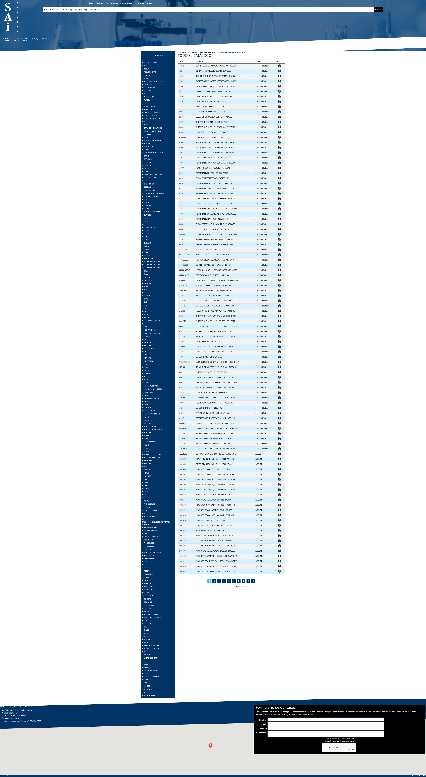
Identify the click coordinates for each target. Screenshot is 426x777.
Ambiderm (148, 103)
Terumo (147, 639)
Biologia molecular (152, 140)
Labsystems (149, 392)
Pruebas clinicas (151, 527)
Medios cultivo (150, 426)
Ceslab (147, 181)
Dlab (146, 237)
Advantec (148, 75)
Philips (147, 507)
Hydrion (147, 342)
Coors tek (148, 199)
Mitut (146, 451)
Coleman (148, 187)
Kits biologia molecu (153, 389)
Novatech (148, 476)
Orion (146, 485)
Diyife (146, 234)
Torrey (147, 652)
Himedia (147, 324)
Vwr (145, 683)
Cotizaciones (112, 3)
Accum (147, 69)
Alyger (147, 100)
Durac (146, 246)
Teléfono (263, 728)
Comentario (261, 732)
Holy (146, 327)
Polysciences (149, 516)
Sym (145, 627)
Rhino (146, 565)
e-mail (264, 724)
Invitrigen (148, 361)
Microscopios (150, 442)
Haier (146, 308)
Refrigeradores (150, 558)
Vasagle (147, 667)
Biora (146, 150)
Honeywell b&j (150, 330)
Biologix (147, 143)
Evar (146, 274)
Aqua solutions (151, 115)
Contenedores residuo (154, 193)
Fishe (146, 286)
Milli (146, 448)
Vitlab (146, 680)
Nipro (146, 473)
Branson (148, 162)
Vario (146, 664)
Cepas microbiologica (153, 178)
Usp (145, 661)
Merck (146, 436)
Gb (145, 293)
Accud (146, 66)
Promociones (126, 3)
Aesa (146, 78)
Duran (146, 249)
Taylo (146, 633)
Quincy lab (148, 540)
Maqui (146, 417)
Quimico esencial (151, 537)
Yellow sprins (150, 695)
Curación (148, 215)
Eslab (146, 271)
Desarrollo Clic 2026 (418, 776)
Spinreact (148, 621)
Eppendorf (148, 258)
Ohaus (146, 482)
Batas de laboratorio (153, 128)
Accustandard (150, 72)
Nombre (263, 720)
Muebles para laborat (153, 457)
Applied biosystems (152, 112)
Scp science (149, 590)
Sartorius (148, 586)
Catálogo (100, 3)
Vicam (146, 673)
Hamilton (148, 311)
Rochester (148, 574)
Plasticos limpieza (152, 510)
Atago (146, 122)
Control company (151, 196)
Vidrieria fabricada (152, 677)
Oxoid (146, 492)
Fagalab (147, 283)
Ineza (146, 352)
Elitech (147, 255)
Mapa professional (152, 414)
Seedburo (148, 593)
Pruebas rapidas (151, 530)
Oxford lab (148, 488)
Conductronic (150, 190)
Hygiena (147, 345)
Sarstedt (148, 583)
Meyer (146, 439)
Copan (146, 202)
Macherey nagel (151, 411)
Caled (146, 168)
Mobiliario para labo (153, 454)
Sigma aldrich (150, 605)
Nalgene (147, 464)
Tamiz (146, 630)
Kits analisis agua (151, 386)
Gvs (145, 302)
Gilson (147, 296)
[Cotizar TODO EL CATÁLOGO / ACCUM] (279, 459)
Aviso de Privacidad (7, 776)
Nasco (146, 467)
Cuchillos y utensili (152, 212)
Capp (146, 171)
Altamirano (149, 97)
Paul (146, 498)
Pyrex (146, 534)
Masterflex (148, 420)
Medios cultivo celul (153, 429)
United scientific (151, 658)
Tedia (146, 636)
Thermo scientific (151, 645)
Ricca (146, 568)
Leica (146, 404)
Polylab (147, 513)
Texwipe (147, 642)
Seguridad (148, 596)
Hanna (147, 314)
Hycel (146, 339)
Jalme (146, 367)
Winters (147, 692)
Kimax (146, 383)
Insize (146, 355)
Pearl (146, 501)
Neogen (147, 470)
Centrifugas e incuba (153, 174)
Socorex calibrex (151, 614)
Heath (146, 317)
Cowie (146, 209)
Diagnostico (149, 227)
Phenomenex (149, 504)
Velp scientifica (150, 670)
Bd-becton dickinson (153, 131)
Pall (145, 495)
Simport (147, 608)
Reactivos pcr (150, 555)
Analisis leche (150, 109)
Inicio (91, 3)
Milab (146, 445)
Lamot (146, 395)
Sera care (148, 602)
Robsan (147, 571)
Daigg (146, 221)
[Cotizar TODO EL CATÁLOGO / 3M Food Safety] (279, 66)
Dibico (146, 230)
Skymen (147, 611)
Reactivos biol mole (152, 552)
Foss (146, 289)
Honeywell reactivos (153, 333)
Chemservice (149, 184)
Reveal (146, 562)
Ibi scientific (149, 349)
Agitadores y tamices (153, 81)
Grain (146, 299)
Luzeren (147, 408)
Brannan (148, 159)
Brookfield (149, 165)
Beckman (148, 134)
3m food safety (150, 63)
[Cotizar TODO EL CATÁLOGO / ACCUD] (279, 454)
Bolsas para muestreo (153, 153)
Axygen (147, 125)
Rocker (147, 577)
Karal (146, 377)
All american (149, 87)
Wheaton (148, 689)
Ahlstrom (148, 84)
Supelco (147, 624)
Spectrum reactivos (152, 617)
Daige (146, 218)
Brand (146, 156)
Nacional (148, 460)
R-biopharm (149, 543)
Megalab (147, 432)
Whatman (148, 686)
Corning (147, 206)
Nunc (146, 479)
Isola (146, 364)
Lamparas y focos (151, 398)
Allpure (147, 94)
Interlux (147, 358)
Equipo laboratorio (152, 262)
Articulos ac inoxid (152, 119)
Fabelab (147, 280)
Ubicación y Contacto (143, 3)
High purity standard (153, 321)
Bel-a (146, 137)
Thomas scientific (151, 649)
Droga (146, 240)
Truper (147, 655)
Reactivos (148, 549)
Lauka (146, 401)
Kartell (147, 380)
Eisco (146, 252)
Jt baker (147, 373)
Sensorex (148, 599)
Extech (147, 277)
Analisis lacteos (151, 106)
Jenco (146, 370)
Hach (146, 305)
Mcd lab (147, 423)
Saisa (146, 580)
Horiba (147, 336)
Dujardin (148, 243)
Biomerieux (149, 147)
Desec (146, 224)
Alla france (149, 91)
